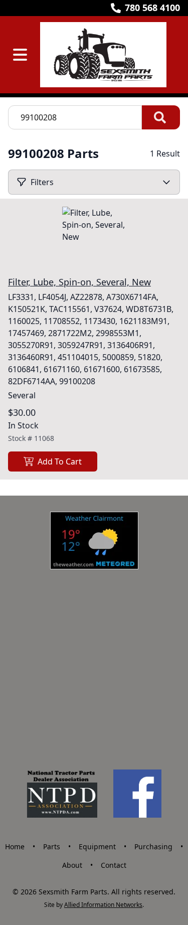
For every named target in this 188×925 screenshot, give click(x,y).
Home (15, 846)
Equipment (97, 846)
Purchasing (153, 846)
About (72, 865)
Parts (51, 846)
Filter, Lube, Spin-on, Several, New (79, 282)
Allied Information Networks (103, 904)
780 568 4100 (152, 8)
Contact (113, 865)
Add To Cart (60, 461)
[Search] (161, 117)
